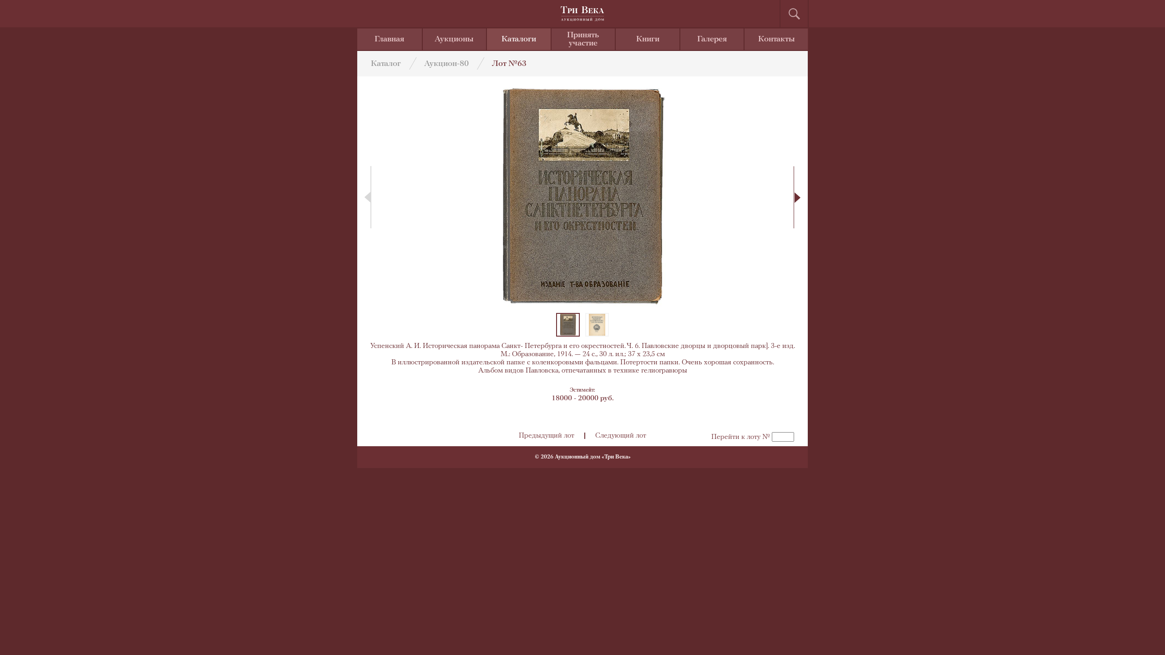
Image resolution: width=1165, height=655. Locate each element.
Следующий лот (620, 435)
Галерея (712, 39)
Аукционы (454, 39)
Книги (647, 39)
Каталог (386, 64)
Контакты (776, 39)
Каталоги (518, 39)
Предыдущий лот (546, 435)
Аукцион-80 (446, 64)
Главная (389, 39)
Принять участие (583, 39)
